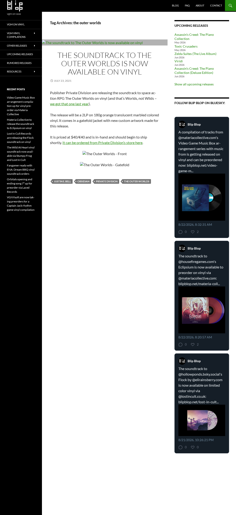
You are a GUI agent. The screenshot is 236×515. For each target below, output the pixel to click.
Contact (216, 5)
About (200, 5)
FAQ (187, 5)
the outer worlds (136, 181)
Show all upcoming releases (194, 84)
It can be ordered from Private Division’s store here (102, 142)
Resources (14, 71)
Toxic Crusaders (186, 46)
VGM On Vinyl (16, 24)
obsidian (83, 181)
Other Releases (17, 45)
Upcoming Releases (20, 54)
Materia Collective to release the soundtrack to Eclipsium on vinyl (20, 124)
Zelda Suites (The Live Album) (195, 54)
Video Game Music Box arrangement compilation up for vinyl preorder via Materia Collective (21, 106)
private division (107, 181)
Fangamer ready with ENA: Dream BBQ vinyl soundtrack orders (21, 169)
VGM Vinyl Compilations (16, 35)
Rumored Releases (19, 62)
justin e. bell (62, 181)
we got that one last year (69, 104)
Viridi (178, 61)
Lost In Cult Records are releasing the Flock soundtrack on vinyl (20, 138)
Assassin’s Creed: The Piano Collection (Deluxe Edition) (194, 70)
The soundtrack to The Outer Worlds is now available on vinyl (104, 63)
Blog (175, 5)
